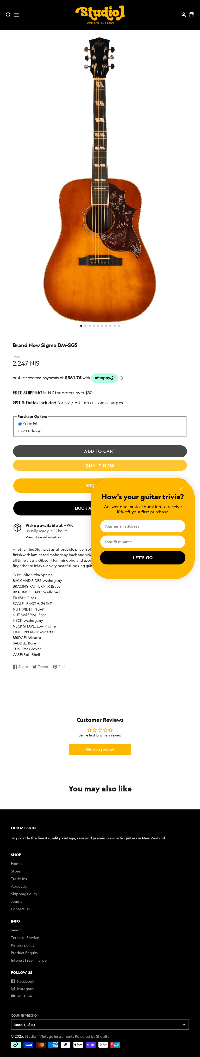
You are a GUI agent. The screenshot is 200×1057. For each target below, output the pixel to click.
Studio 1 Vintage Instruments (49, 1036)
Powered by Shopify (92, 1036)
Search (16, 930)
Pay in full (30, 423)
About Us (19, 886)
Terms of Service (25, 937)
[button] (81, 326)
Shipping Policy (24, 894)
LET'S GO (143, 557)
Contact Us (20, 909)
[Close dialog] (181, 489)
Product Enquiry (24, 952)
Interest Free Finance (29, 960)
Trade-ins (19, 878)
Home (16, 863)
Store (15, 871)
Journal (17, 901)
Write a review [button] (100, 749)
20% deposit (32, 431)
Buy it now (100, 466)
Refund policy (23, 945)
